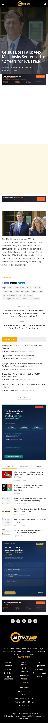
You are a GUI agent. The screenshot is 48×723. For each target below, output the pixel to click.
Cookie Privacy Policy (24, 698)
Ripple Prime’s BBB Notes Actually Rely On (19, 355)
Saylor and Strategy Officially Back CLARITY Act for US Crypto (28, 531)
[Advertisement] (24, 117)
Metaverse (24, 675)
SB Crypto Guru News (12, 67)
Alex (9, 288)
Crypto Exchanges (8, 677)
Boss (29, 288)
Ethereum (24, 671)
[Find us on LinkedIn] (24, 621)
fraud (41, 291)
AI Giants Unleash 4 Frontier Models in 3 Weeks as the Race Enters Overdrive (29, 487)
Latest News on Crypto (12, 295)
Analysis (8, 666)
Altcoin (8, 662)
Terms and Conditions (24, 702)
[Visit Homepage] (23, 3)
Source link (7, 277)
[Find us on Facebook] (13, 621)
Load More (24, 398)
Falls (34, 291)
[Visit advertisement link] (24, 81)
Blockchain (8, 673)
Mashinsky (28, 295)
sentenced (27, 299)
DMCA (24, 695)
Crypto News (8, 291)
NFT (39, 662)
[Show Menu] (3, 3)
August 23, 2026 (26, 390)
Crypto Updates (22, 291)
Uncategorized (39, 673)
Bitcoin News (19, 288)
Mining (24, 679)
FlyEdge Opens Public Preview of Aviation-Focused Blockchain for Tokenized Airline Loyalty (22, 364)
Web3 (39, 676)
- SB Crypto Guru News (30, 714)
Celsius (37, 288)
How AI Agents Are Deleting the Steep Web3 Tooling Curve (30, 510)
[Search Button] (45, 3)
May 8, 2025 (29, 67)
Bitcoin (8, 669)
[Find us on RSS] (35, 621)
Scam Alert (39, 669)
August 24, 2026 (26, 351)
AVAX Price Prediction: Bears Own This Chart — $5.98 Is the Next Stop (30, 499)
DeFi (24, 668)
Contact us (24, 705)
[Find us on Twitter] (18, 621)
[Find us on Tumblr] (30, 621)
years (36, 299)
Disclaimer (24, 687)
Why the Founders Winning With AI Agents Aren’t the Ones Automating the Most (29, 474)
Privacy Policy (24, 691)
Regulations (39, 666)
